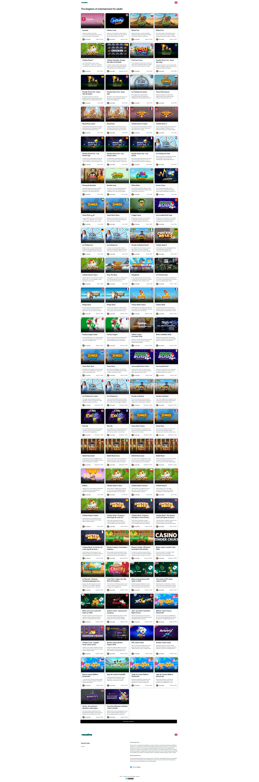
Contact (83, 746)
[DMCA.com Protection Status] (129, 778)
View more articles (128, 721)
